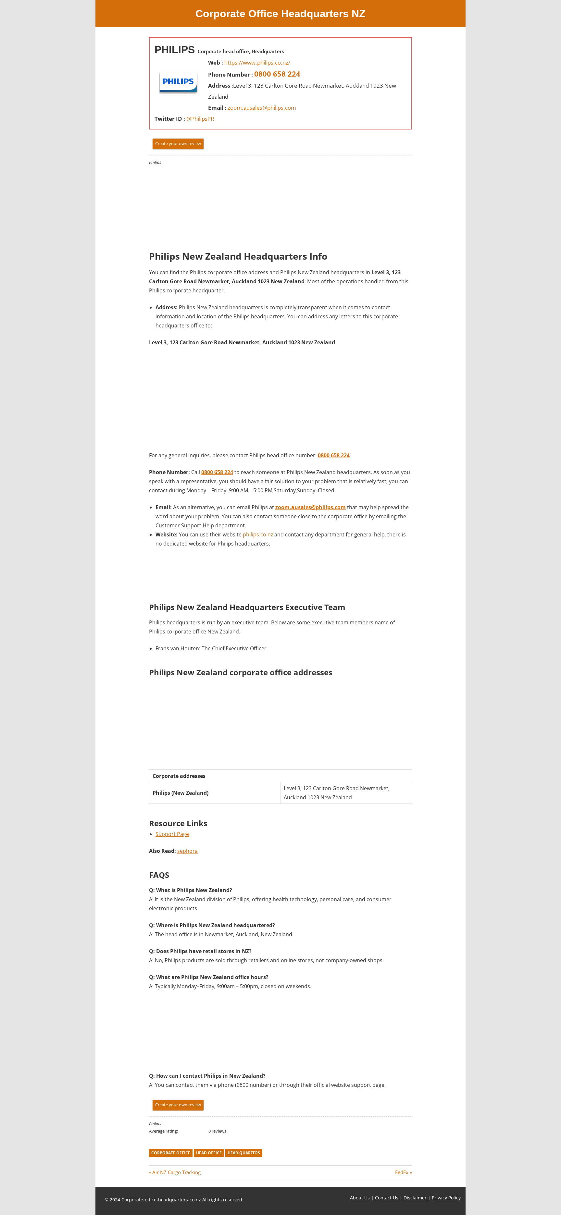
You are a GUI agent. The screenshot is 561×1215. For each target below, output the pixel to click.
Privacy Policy (446, 1198)
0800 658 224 (277, 74)
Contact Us (386, 1198)
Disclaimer (415, 1198)
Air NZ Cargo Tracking (176, 1172)
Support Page (172, 834)
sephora (187, 850)
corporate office (170, 1153)
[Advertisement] (201, 198)
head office (209, 1153)
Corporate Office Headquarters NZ (280, 13)
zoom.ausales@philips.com (262, 107)
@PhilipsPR (200, 118)
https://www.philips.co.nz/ (257, 62)
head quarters (244, 1153)
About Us (360, 1198)
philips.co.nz (258, 534)
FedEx (401, 1172)
